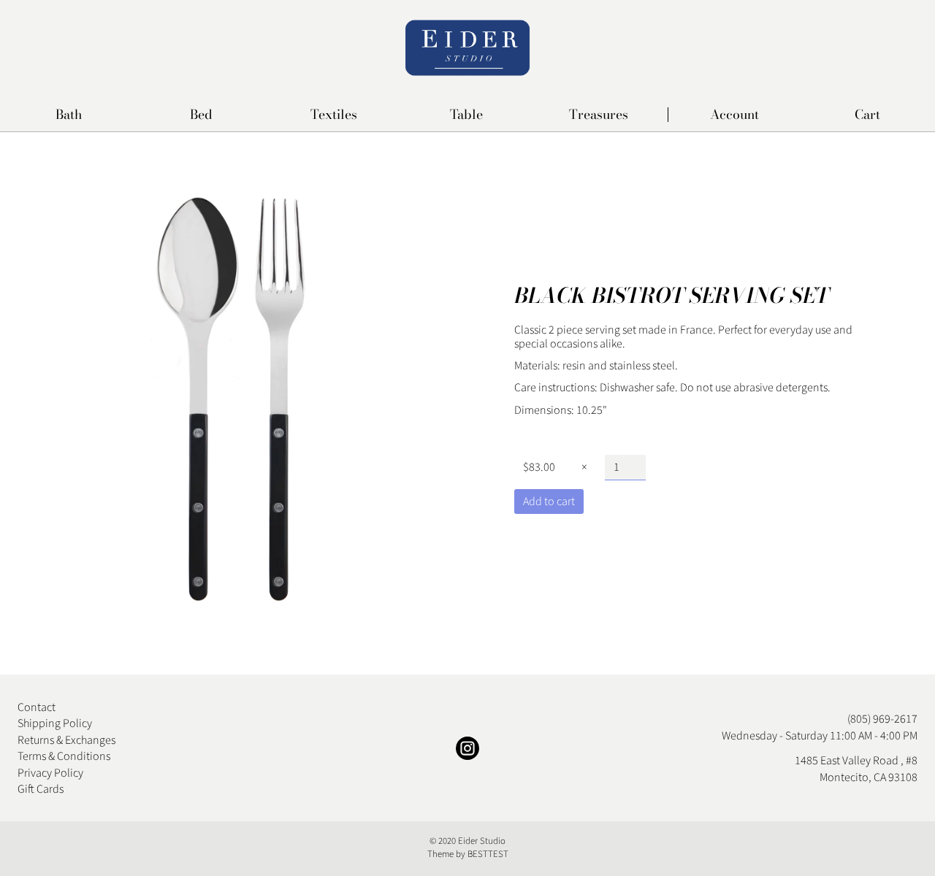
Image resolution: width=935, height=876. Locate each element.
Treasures (598, 115)
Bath (69, 115)
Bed (201, 115)
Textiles (333, 115)
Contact (37, 707)
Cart (867, 114)
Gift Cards (41, 789)
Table (466, 115)
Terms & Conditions (64, 756)
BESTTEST (488, 854)
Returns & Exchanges (66, 740)
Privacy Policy (50, 773)
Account (734, 114)
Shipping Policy (55, 723)
